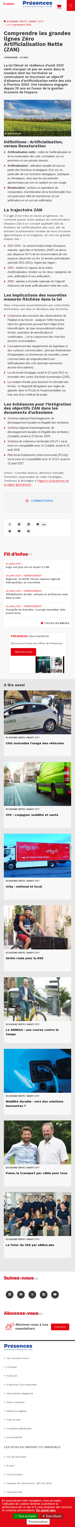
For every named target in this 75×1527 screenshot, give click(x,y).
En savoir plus (46, 1510)
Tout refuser (53, 1516)
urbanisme (11, 57)
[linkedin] (28, 524)
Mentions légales (17, 1411)
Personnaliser (38, 1521)
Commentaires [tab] (42, 500)
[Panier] (59, 7)
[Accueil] (37, 4)
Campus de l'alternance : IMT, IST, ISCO (29, 1483)
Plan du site (14, 1419)
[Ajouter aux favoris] (9, 531)
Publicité (12, 1376)
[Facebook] (19, 524)
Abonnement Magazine (20, 1393)
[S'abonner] (10, 1326)
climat (23, 57)
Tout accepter (26, 1516)
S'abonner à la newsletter (22, 1384)
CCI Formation (15, 1474)
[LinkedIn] (9, 1294)
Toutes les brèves (56, 623)
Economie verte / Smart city (25, 21)
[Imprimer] (28, 531)
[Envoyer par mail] (19, 531)
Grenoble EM (14, 1492)
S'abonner (60, 1326)
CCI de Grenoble (16, 1457)
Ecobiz (11, 1465)
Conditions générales (19, 1428)
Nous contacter (16, 1402)
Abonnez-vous (23, 651)
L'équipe (12, 1367)
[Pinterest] (44, 1294)
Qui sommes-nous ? (18, 1358)
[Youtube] (55, 1294)
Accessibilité (14, 1437)
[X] (9, 524)
